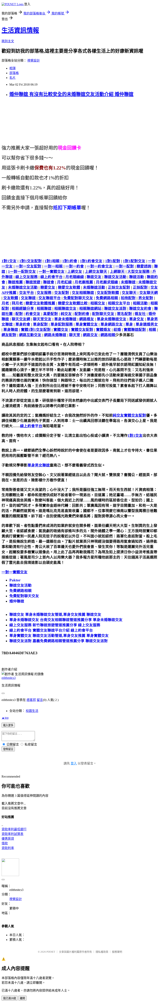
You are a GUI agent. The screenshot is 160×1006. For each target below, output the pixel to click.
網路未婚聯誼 (55, 335)
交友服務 (44, 293)
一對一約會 (74, 266)
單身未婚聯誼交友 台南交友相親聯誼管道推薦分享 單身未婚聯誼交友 (66, 620)
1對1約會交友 (91, 261)
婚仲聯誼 (16, 601)
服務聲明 (117, 951)
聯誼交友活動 (115, 277)
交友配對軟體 (108, 293)
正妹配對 (140, 287)
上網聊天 (117, 271)
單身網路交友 (111, 324)
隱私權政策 (102, 951)
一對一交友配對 (28, 266)
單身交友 (136, 319)
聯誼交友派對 (115, 308)
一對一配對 (124, 266)
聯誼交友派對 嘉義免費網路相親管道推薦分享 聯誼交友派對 (58, 641)
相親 (152, 330)
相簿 (12, 68)
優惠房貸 (8, 838)
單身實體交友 (87, 324)
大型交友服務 (138, 271)
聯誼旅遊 (33, 282)
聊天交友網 (21, 319)
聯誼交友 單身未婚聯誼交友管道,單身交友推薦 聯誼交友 (55, 614)
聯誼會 (48, 282)
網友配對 (9, 335)
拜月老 (17, 303)
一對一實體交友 (52, 271)
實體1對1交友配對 (36, 330)
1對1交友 (9, 261)
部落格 (14, 73)
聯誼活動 (136, 277)
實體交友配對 (82, 330)
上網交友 (74, 271)
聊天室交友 (42, 319)
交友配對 (61, 293)
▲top (5, 717)
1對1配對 (112, 261)
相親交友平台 (119, 303)
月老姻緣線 (74, 277)
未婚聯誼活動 (94, 287)
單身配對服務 (62, 324)
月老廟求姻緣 (107, 282)
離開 (22, 998)
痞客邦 (31, 700)
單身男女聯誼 (39, 465)
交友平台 (26, 293)
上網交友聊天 (96, 271)
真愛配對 (50, 314)
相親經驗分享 (23, 308)
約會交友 (33, 314)
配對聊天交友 (103, 314)
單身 (129, 324)
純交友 (66, 314)
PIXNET (50, 951)
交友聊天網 (148, 293)
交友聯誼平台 (49, 298)
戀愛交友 (47, 287)
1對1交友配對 (30, 261)
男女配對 (145, 298)
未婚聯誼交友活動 (23, 287)
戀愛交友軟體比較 (73, 303)
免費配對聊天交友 (78, 298)
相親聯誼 (44, 308)
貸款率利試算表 (12, 834)
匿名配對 (124, 314)
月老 (5, 303)
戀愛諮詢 (144, 266)
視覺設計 (33, 60)
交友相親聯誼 (83, 293)
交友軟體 (10, 298)
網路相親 (107, 335)
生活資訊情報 (20, 30)
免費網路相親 (107, 298)
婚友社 (140, 314)
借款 (5, 843)
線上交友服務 (26, 277)
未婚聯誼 (128, 282)
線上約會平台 (51, 277)
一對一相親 (53, 266)
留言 (40, 700)
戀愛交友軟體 (69, 287)
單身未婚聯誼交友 (111, 319)
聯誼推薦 (15, 282)
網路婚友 (86, 319)
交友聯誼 (28, 298)
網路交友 (90, 335)
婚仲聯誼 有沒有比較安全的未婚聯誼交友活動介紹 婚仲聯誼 (71, 94)
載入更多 (8, 725)
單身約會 (22, 324)
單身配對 (40, 324)
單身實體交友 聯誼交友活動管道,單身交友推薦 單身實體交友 (59, 636)
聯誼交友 (94, 277)
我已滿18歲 (9, 998)
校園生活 (32, 710)
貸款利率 (8, 848)
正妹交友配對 (119, 287)
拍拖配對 (128, 298)
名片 (12, 77)
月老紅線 (64, 282)
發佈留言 (8, 749)
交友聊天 (129, 293)
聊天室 (74, 335)
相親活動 (140, 303)
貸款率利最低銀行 (14, 829)
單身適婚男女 (147, 324)
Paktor (14, 580)
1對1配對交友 (134, 261)
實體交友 (60, 330)
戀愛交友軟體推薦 (40, 303)
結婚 (117, 330)
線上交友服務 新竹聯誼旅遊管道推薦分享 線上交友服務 (54, 625)
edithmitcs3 (9, 677)
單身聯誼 (10, 330)
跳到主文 (8, 41)
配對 (19, 314)
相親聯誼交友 (65, 308)
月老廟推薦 (84, 282)
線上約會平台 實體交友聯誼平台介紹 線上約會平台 (51, 630)
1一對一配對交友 (22, 271)
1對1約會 (69, 261)
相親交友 (97, 303)
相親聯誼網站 (90, 308)
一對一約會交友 (100, 266)
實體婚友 (103, 330)
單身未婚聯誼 (65, 319)
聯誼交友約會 (140, 308)
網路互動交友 (30, 335)
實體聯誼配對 (135, 330)
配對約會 (82, 314)
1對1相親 (52, 261)
